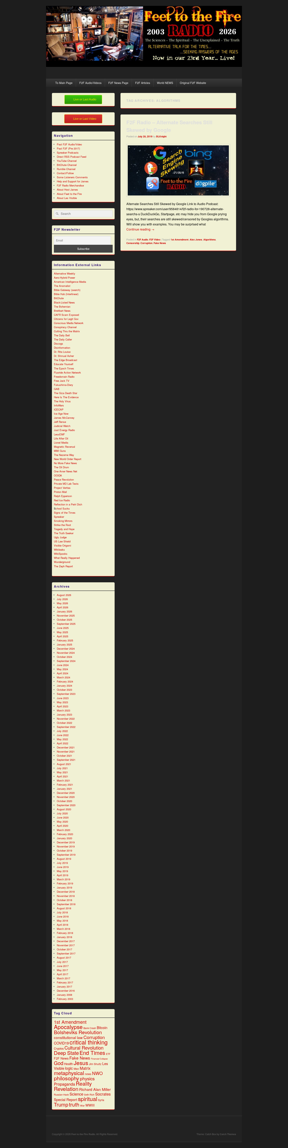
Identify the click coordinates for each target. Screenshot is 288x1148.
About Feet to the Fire (69, 194)
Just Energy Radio (64, 430)
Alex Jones (196, 239)
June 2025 (63, 628)
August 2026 (64, 595)
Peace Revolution (64, 479)
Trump (61, 1104)
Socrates (103, 1094)
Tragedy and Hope (64, 529)
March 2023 (63, 710)
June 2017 (63, 966)
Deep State (66, 1052)
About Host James (67, 189)
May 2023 (62, 702)
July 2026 (62, 599)
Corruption (146, 243)
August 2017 (64, 957)
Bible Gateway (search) (67, 290)
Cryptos (59, 1048)
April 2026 (62, 607)
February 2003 (65, 999)
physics (87, 1078)
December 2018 (66, 891)
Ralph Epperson (63, 496)
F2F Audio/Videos (90, 83)
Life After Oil (61, 438)
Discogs (58, 343)
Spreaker (59, 517)
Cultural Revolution (83, 1047)
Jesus (81, 1063)
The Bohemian (62, 306)
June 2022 (63, 735)
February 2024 (65, 681)
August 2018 (64, 908)
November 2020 (66, 797)
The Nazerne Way (64, 455)
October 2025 (64, 619)
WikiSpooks (60, 554)
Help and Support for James (73, 181)
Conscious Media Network (68, 323)
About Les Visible (67, 198)
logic (69, 1068)
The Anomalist (62, 286)
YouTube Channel (67, 161)
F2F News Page (118, 83)
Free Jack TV (61, 381)
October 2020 (64, 801)
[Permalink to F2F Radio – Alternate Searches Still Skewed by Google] (178, 198)
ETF (108, 1053)
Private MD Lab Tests (66, 483)
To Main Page (63, 83)
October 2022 (64, 723)
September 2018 (66, 904)
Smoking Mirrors (63, 521)
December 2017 (66, 941)
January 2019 (64, 887)
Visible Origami (62, 545)
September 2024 (66, 661)
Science (76, 1094)
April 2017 (62, 974)
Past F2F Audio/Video (69, 144)
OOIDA (58, 475)
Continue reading (140, 229)
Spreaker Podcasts (68, 152)
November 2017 (66, 945)
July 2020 (62, 813)
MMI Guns (60, 451)
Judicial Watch (62, 426)
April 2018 (62, 925)
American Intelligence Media (70, 282)
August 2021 (64, 764)
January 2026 (64, 611)
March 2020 (63, 830)
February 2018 (65, 933)
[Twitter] (215, 1124)
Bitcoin (102, 1027)
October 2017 (64, 949)
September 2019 (66, 854)
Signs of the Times (64, 512)
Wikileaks (59, 549)
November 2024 (66, 653)
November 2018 (66, 896)
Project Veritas (62, 488)
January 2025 (64, 644)
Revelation (66, 1088)
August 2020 (64, 809)
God (58, 1062)
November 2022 (66, 718)
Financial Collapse (99, 1058)
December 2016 (66, 990)
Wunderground (62, 562)
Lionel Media (61, 442)
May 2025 (62, 632)
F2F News (61, 1058)
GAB (56, 389)
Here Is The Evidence (66, 397)
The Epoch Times (64, 368)
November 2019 (66, 846)
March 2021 (63, 780)
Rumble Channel (66, 169)
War (82, 1105)
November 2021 (66, 751)
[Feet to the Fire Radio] (144, 65)
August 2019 (64, 859)
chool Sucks (63, 508)
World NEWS (165, 83)
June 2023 (63, 698)
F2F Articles (142, 83)
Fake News (160, 243)
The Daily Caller (63, 339)
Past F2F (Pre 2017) (68, 148)
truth (74, 1104)
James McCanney (64, 418)
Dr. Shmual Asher (64, 356)
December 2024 (66, 648)
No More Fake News (65, 463)
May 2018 (62, 920)
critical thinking (89, 1042)
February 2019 (65, 883)
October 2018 (64, 900)
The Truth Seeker (63, 533)
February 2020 (65, 834)
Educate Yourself (63, 364)
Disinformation (62, 347)
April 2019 (62, 875)
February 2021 (65, 784)
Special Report (65, 1099)
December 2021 (66, 747)
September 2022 (66, 727)
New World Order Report (67, 459)
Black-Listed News (64, 302)
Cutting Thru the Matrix (67, 331)
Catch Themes (228, 1134)
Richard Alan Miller (95, 1089)
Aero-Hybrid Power (64, 277)
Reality (84, 1083)
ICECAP (58, 409)
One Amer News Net (65, 471)
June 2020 (63, 817)
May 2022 (62, 739)
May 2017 (62, 970)
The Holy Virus (62, 401)
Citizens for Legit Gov (66, 319)
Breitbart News (62, 310)
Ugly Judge (60, 537)
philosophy (66, 1078)
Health (68, 1064)
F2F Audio (142, 239)
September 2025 (66, 624)
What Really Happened (67, 558)
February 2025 (65, 640)
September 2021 (66, 760)
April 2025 (62, 636)
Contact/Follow (65, 173)
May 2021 (62, 772)
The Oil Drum (61, 467)
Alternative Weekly (64, 273)
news (88, 1074)
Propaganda (64, 1084)
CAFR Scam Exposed (66, 315)
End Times (92, 1052)
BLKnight (161, 136)
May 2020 (62, 821)
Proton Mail (60, 492)
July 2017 (62, 962)
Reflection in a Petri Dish (68, 504)
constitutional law (68, 1037)
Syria (101, 1100)
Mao (76, 1069)
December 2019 (66, 842)
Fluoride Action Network (67, 372)
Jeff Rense (60, 422)
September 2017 (66, 953)
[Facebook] (207, 1124)
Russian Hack (61, 1094)
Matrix (85, 1068)
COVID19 (61, 1042)
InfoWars (59, 405)
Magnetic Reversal (64, 446)
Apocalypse (68, 1027)
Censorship (132, 243)
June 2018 (63, 916)
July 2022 (62, 731)
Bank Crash (89, 1028)
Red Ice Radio (62, 500)
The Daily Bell (62, 335)
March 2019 (63, 879)
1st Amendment (179, 239)
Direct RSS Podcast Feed (71, 156)
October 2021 (64, 755)
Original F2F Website (193, 83)
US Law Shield (62, 541)
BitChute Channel (67, 165)
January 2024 (64, 685)
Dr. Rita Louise (62, 352)
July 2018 (62, 912)
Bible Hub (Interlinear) (66, 294)
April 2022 (62, 743)
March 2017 (63, 978)
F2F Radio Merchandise (70, 185)
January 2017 (64, 986)
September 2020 (66, 805)
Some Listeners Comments (72, 177)
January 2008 (64, 995)
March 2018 (63, 929)
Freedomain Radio (64, 376)
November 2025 (66, 615)
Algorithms (209, 239)
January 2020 (64, 838)
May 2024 (62, 669)
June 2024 (63, 665)
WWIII (90, 1105)
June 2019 (63, 867)
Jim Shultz (95, 1064)
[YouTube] (224, 1124)
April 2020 (62, 825)
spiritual (87, 1099)
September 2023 (66, 694)
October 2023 (64, 690)
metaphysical (69, 1073)
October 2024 (64, 657)
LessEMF (59, 434)
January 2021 (64, 789)
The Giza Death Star (65, 393)
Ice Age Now (61, 413)
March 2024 (63, 677)
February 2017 (65, 982)
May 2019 (62, 871)
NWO (97, 1073)
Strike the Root (62, 525)
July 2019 (62, 863)
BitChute (59, 298)
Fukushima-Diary (63, 385)
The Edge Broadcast (65, 360)
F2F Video (154, 239)
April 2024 (62, 673)
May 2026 (62, 603)
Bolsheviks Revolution (78, 1031)
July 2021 (62, 768)
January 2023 (64, 714)
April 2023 (62, 706)
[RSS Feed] (232, 1124)
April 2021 (62, 776)
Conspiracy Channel (65, 327)
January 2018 (64, 937)
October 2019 (64, 850)
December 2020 (66, 793)
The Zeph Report (63, 566)
